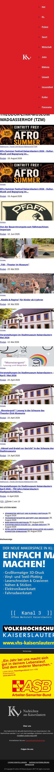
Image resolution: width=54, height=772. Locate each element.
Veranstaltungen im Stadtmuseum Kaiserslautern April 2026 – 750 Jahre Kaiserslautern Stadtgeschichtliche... (26, 489)
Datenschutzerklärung (39, 762)
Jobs (44, 57)
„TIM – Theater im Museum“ (14, 264)
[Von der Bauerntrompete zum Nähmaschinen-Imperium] (27, 220)
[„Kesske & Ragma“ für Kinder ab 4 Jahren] (27, 293)
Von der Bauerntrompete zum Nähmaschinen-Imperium (24, 228)
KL (43, 17)
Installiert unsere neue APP (27, 735)
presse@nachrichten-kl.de (35, 740)
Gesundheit (47, 87)
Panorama (47, 107)
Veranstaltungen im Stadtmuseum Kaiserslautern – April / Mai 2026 (27, 374)
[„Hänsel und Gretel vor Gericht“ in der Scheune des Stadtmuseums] (27, 441)
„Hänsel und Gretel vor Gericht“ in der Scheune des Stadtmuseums (27, 449)
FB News (3, 222)
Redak (3, 158)
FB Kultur (3, 184)
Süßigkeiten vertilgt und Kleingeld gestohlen (26, 513)
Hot (43, 7)
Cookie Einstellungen (17, 762)
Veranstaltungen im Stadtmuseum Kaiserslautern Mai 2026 (26, 336)
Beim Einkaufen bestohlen (17, 522)
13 (6, 501)
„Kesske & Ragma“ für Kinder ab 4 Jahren (21, 299)
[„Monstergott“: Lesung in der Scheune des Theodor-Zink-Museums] (27, 403)
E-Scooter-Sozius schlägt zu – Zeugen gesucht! (26, 525)
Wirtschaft (46, 47)
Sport (44, 37)
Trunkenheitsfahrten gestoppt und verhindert (27, 518)
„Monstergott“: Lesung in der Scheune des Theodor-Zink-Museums (22, 412)
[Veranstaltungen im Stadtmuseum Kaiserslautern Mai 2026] (27, 328)
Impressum (29, 765)
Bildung (45, 67)
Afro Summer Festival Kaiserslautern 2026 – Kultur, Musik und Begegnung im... (27, 152)
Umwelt (45, 77)
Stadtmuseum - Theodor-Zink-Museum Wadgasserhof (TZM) (18, 146)
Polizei (45, 27)
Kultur (45, 97)
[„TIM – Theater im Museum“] (27, 258)
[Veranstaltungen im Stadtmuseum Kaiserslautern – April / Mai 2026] (27, 366)
